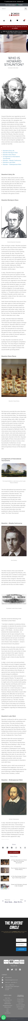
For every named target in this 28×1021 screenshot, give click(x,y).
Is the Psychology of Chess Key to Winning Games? (18, 877)
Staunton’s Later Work (9, 162)
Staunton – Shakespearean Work (12, 164)
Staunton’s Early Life (8, 150)
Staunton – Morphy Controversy (12, 160)
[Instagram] (16, 969)
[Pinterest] (20, 969)
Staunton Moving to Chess (10, 152)
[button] (4, 20)
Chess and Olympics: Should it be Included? (19, 885)
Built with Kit (21, 953)
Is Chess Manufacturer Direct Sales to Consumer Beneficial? (19, 861)
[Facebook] (8, 969)
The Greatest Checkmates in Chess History (19, 868)
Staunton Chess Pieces (9, 154)
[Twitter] (12, 969)
